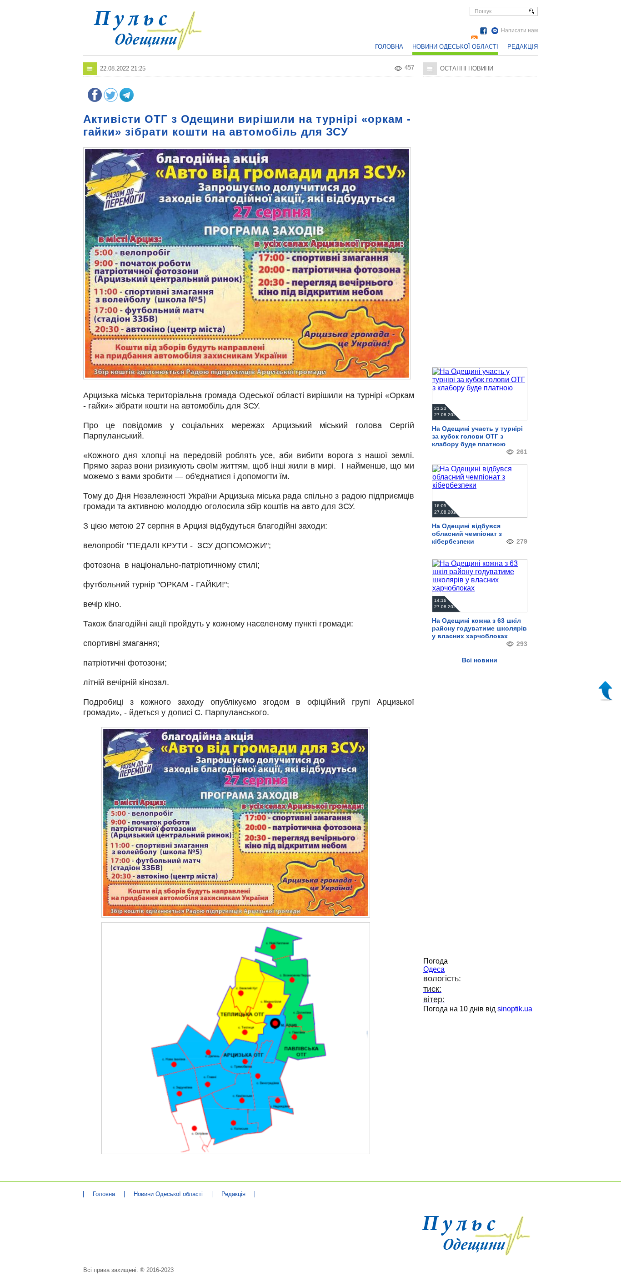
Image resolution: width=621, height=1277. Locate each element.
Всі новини (479, 660)
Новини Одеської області (455, 46)
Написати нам (519, 30)
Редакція (522, 46)
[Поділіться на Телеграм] (127, 99)
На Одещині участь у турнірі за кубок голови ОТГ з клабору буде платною (477, 436)
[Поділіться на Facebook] (95, 99)
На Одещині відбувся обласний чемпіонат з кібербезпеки (467, 533)
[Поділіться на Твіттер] (111, 99)
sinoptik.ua (514, 1009)
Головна (389, 46)
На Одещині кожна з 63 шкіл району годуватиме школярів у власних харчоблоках (479, 628)
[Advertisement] (340, 23)
